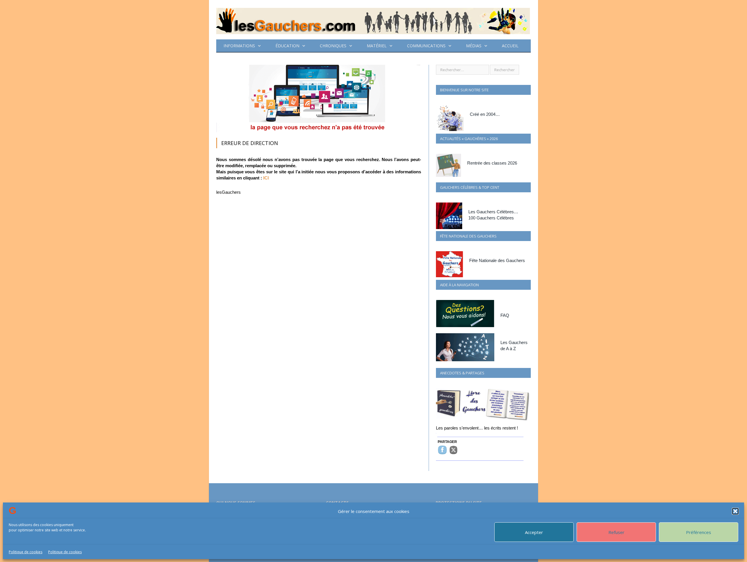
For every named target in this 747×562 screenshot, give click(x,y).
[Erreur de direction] (318, 130)
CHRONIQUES (333, 45)
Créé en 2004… (485, 114)
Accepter (534, 532)
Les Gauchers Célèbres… (493, 211)
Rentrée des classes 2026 (492, 162)
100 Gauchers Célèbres (491, 217)
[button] (735, 511)
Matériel (377, 45)
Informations (239, 45)
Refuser (616, 532)
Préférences (698, 532)
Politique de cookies (25, 551)
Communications (426, 45)
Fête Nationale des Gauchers (497, 260)
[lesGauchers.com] (373, 19)
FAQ (504, 315)
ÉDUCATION (287, 45)
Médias (473, 45)
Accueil (510, 45)
